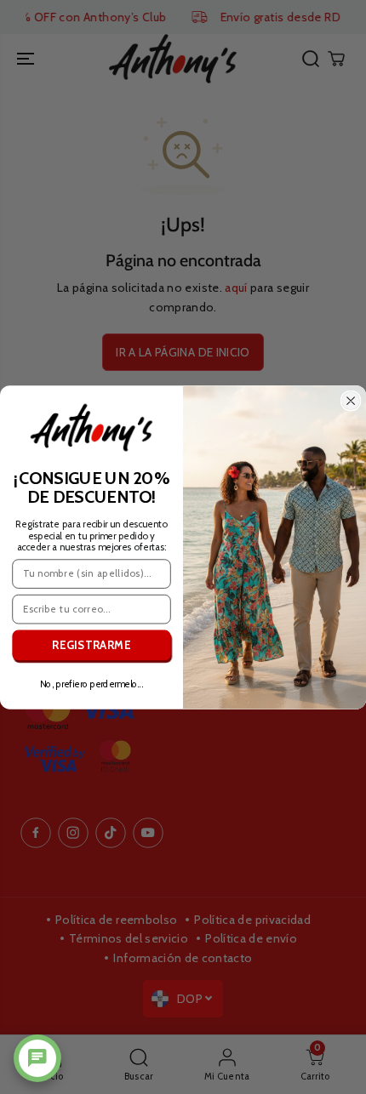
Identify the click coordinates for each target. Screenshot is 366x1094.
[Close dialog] (350, 400)
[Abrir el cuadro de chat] (37, 1058)
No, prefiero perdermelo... (91, 684)
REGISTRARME (91, 645)
